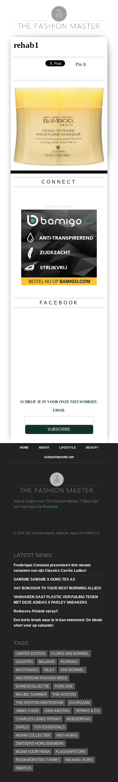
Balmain (47, 662)
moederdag (78, 719)
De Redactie (47, 507)
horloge (64, 686)
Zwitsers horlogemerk (40, 743)
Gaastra (24, 662)
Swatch (23, 768)
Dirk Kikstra (57, 711)
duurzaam (79, 703)
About (44, 447)
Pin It (81, 64)
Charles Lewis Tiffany (38, 719)
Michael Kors (79, 760)
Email (59, 410)
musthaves (27, 670)
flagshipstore (71, 752)
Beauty (92, 447)
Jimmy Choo (27, 711)
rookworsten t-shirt (38, 760)
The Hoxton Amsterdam (39, 703)
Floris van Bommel (70, 653)
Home (24, 447)
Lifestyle (67, 447)
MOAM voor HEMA (33, 752)
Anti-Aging (66, 735)
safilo (22, 727)
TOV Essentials (49, 727)
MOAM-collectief (33, 735)
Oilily (49, 670)
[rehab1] (59, 164)
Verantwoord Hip (59, 457)
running (69, 662)
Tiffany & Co (87, 711)
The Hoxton (64, 694)
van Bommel (72, 670)
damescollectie (32, 686)
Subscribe (59, 429)
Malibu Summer (31, 694)
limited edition (30, 653)
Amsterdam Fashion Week (41, 678)
